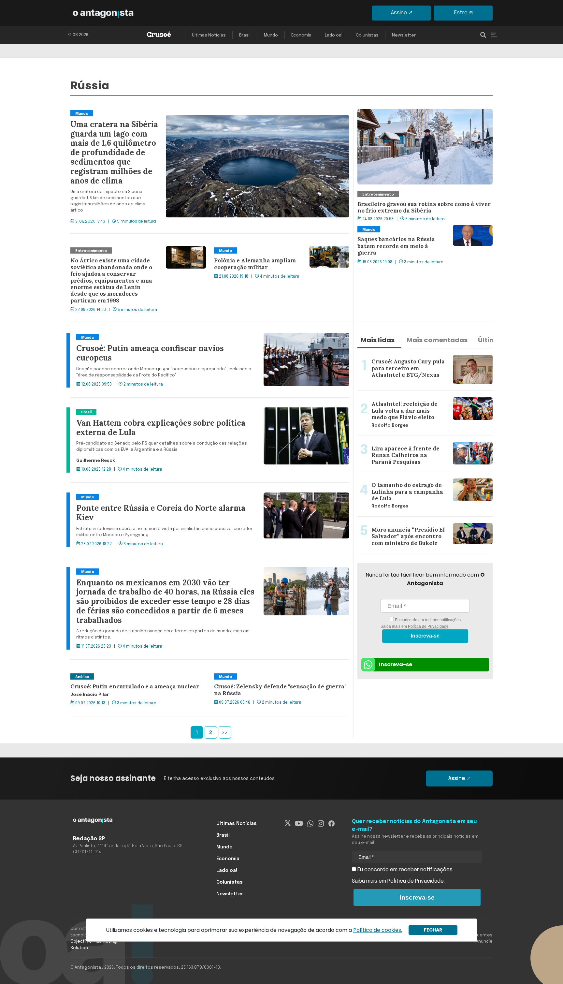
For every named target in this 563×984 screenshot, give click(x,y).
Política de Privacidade (428, 626)
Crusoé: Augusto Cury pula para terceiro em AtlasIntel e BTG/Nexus (423, 356)
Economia (301, 35)
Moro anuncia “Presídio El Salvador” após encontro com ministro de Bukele (420, 524)
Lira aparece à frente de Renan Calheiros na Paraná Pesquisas (420, 443)
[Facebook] (331, 824)
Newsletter (404, 35)
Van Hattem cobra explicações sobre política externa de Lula (144, 411)
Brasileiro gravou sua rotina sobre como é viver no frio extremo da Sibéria (424, 116)
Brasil (245, 35)
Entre (461, 13)
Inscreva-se (425, 636)
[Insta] (321, 824)
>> (225, 732)
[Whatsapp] (310, 824)
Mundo (271, 35)
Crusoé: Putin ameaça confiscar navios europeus (130, 336)
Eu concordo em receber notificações (427, 620)
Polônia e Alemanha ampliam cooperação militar (274, 250)
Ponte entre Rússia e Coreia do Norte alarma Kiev (131, 496)
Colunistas (367, 35)
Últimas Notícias (209, 35)
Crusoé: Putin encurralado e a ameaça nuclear (127, 676)
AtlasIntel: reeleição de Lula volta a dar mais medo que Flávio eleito (424, 398)
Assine (399, 13)
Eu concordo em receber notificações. (405, 870)
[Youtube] (299, 824)
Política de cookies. (377, 930)
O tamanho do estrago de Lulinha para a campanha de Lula (424, 479)
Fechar (433, 930)
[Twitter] (288, 824)
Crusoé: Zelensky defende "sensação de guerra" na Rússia (277, 679)
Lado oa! (333, 35)
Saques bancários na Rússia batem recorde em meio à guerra (424, 232)
